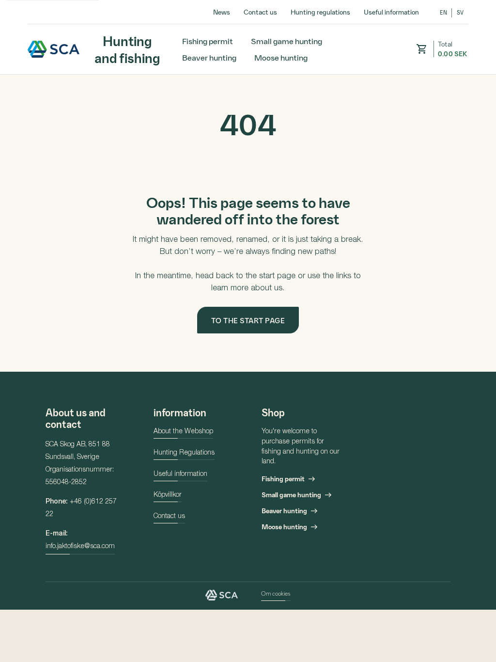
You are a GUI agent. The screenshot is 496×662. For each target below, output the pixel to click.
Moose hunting (281, 57)
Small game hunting (286, 41)
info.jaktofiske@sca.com (80, 546)
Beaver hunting (209, 57)
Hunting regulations (320, 12)
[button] (421, 49)
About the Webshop (183, 431)
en (443, 12)
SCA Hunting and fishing (54, 49)
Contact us (260, 12)
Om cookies (276, 593)
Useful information (391, 12)
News (221, 12)
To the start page (248, 320)
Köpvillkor (168, 495)
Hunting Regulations (184, 453)
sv (460, 12)
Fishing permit (207, 41)
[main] (248, 223)
